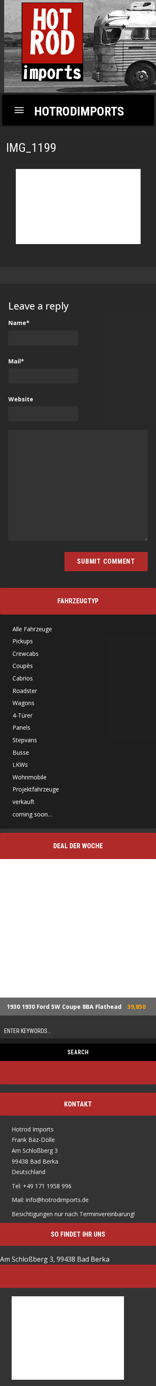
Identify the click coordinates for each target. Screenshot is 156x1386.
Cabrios (22, 678)
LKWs (20, 765)
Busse (20, 752)
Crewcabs (25, 654)
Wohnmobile (29, 777)
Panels (21, 727)
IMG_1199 (31, 147)
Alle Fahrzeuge (32, 629)
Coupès (22, 666)
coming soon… (32, 814)
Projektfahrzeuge (35, 789)
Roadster (24, 691)
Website (20, 399)
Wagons (23, 703)
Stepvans (24, 740)
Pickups (22, 641)
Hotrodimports (79, 111)
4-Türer (22, 715)
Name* (19, 323)
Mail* (16, 361)
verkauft (23, 802)
